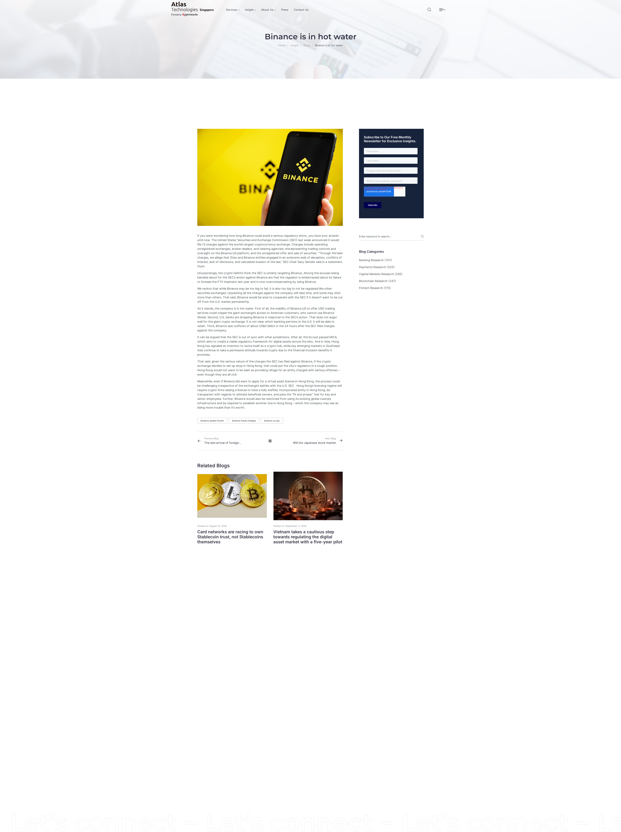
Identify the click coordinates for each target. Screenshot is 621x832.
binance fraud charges (244, 420)
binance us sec (272, 420)
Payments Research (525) (377, 267)
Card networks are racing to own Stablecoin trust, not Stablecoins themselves (230, 536)
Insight (294, 45)
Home (282, 45)
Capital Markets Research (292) (381, 274)
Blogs (306, 45)
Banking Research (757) (375, 260)
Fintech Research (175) (375, 288)
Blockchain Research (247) (377, 281)
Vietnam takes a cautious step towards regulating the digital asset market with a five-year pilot (307, 536)
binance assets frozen (212, 420)
